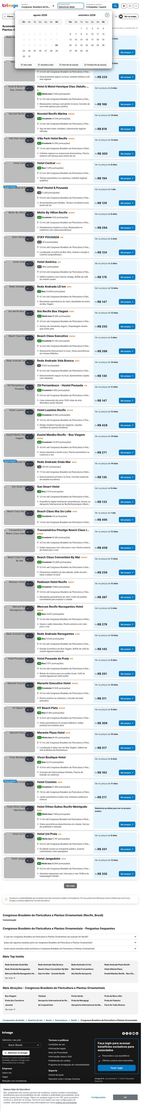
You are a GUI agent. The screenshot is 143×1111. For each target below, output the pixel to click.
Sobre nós (6, 1073)
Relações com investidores (14, 1081)
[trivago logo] (10, 6)
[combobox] (38, 5)
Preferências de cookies (59, 1060)
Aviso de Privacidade (58, 1052)
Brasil (49, 1020)
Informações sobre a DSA (60, 1056)
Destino (25, 4)
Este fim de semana (70, 65)
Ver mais (9, 978)
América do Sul (35, 1020)
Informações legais (57, 1048)
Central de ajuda (56, 1075)
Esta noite (28, 65)
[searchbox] (38, 6)
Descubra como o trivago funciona (64, 1079)
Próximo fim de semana (96, 65)
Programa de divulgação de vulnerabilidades (68, 1064)
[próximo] (107, 15)
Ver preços (126, 52)
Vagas (5, 1077)
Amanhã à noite (47, 65)
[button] (38, 6)
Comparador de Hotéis (13, 1020)
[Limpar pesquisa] (53, 5)
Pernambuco (61, 1020)
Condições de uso (56, 1044)
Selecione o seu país (11, 1040)
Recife (74, 1020)
